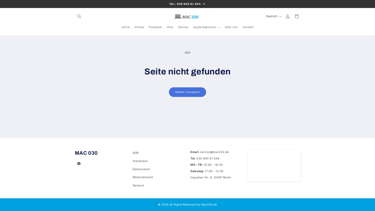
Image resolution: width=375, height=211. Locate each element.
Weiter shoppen (187, 92)
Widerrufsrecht (143, 177)
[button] (79, 16)
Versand (138, 185)
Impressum (140, 161)
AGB (135, 152)
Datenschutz (141, 169)
